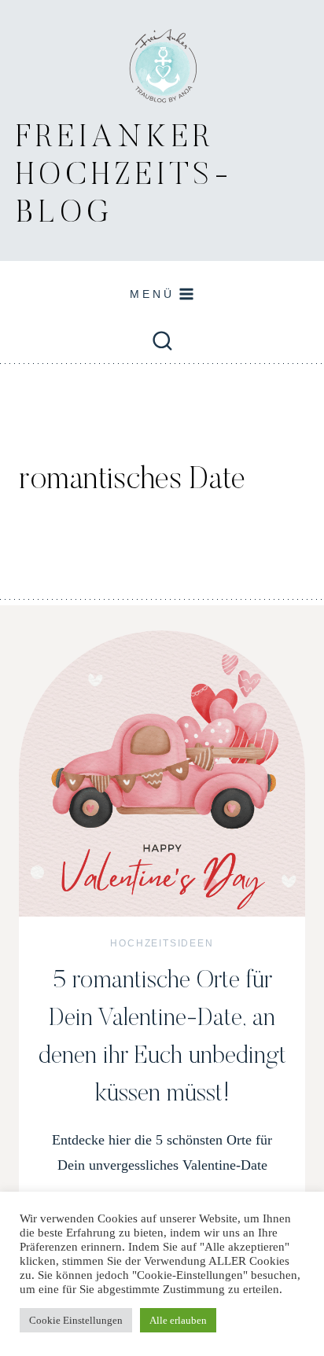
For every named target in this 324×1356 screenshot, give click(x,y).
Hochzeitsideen (161, 943)
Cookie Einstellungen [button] (76, 1320)
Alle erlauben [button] (178, 1320)
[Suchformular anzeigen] (162, 342)
